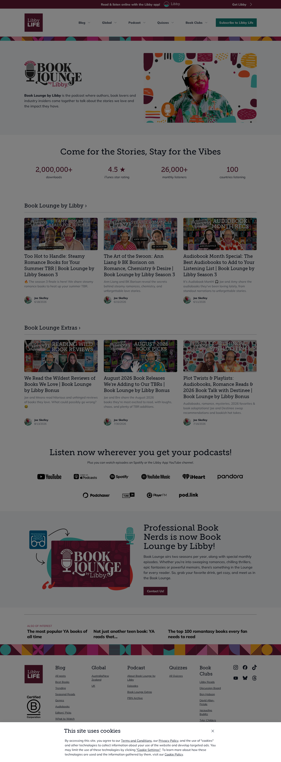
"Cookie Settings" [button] (148, 750)
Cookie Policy (174, 754)
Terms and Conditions (136, 740)
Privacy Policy (168, 740)
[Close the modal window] (213, 731)
